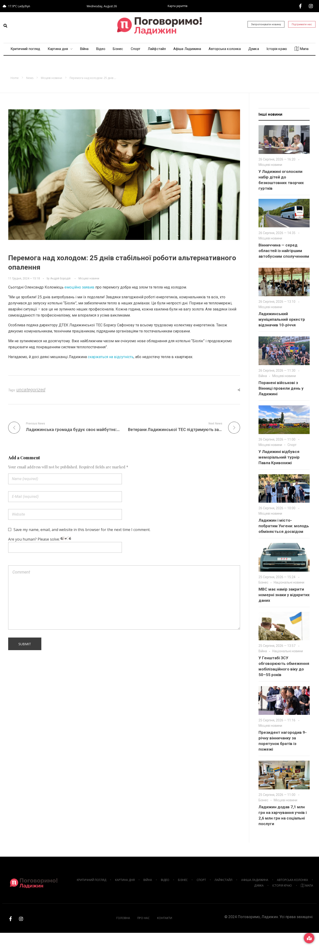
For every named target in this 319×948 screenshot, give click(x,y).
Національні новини (289, 582)
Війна (263, 376)
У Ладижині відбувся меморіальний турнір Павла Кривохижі (279, 457)
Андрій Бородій (60, 278)
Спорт (292, 445)
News (29, 78)
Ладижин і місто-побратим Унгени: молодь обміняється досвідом (284, 526)
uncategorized (30, 389)
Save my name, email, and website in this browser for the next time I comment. (82, 529)
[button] (5, 26)
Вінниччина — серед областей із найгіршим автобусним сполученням (284, 251)
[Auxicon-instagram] (310, 6)
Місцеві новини (51, 78)
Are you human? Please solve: (34, 539)
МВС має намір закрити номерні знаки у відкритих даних (284, 595)
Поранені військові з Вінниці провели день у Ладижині (281, 388)
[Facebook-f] (300, 6)
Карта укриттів (177, 6)
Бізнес (263, 582)
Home (15, 78)
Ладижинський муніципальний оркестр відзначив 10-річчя (282, 319)
